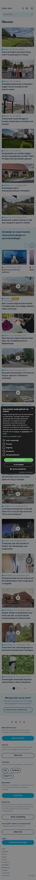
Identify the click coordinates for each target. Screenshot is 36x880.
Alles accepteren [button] (19, 460)
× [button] (32, 408)
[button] (18, 436)
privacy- (16, 431)
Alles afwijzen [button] (19, 465)
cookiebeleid (25, 431)
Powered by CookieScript (26, 472)
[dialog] (18, 440)
